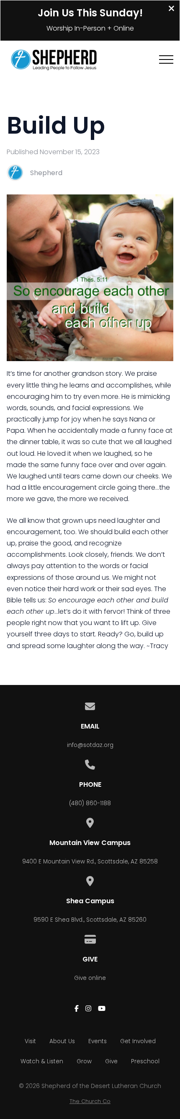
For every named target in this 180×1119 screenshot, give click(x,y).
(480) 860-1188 (90, 803)
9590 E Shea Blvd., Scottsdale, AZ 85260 (90, 920)
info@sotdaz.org (90, 745)
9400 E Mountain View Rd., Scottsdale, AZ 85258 (90, 862)
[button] (166, 59)
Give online (90, 978)
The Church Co (90, 1101)
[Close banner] (171, 9)
